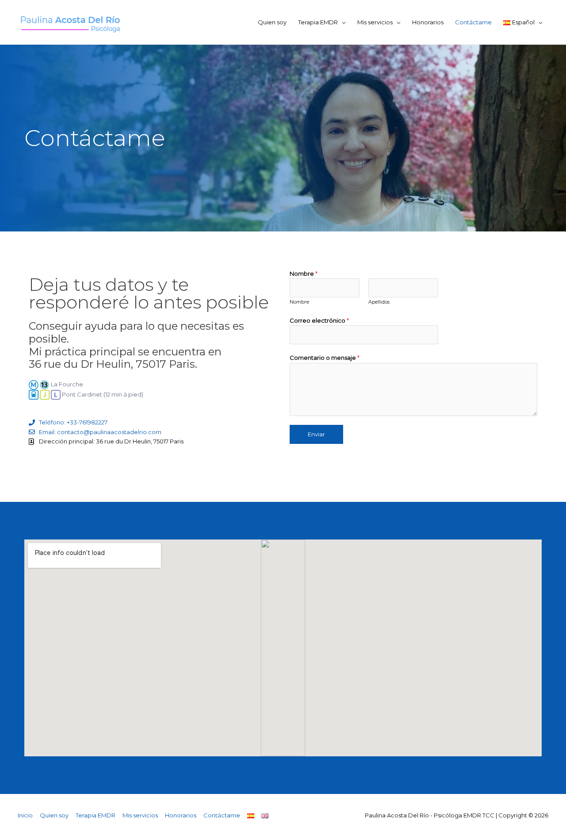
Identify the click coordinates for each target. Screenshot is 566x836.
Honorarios (428, 22)
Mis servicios (375, 22)
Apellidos (379, 302)
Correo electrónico (319, 320)
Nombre (303, 273)
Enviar (316, 434)
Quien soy (272, 22)
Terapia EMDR (318, 22)
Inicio (25, 815)
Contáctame (473, 22)
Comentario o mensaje (324, 357)
